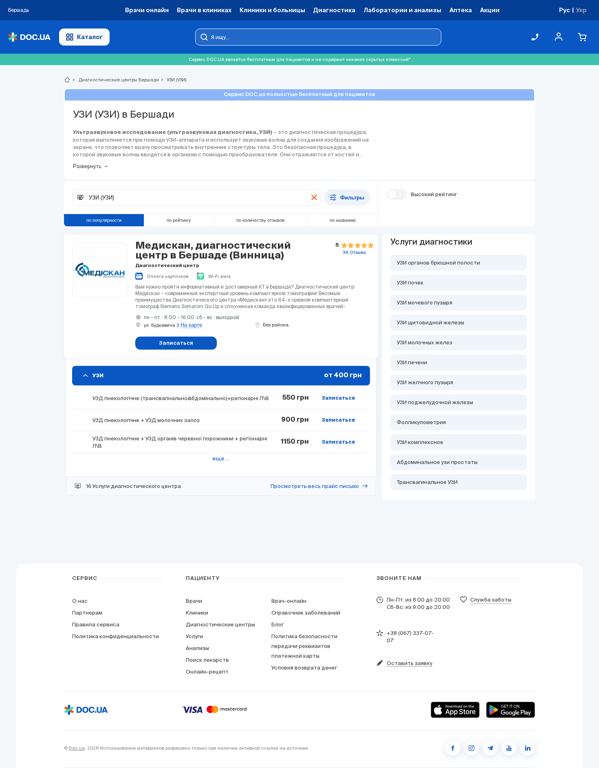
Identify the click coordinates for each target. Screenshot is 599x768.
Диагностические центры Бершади (115, 79)
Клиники (197, 613)
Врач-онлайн (288, 601)
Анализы (197, 648)
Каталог (90, 36)
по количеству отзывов (260, 220)
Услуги (194, 636)
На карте (191, 325)
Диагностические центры (220, 624)
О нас (80, 601)
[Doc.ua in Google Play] (510, 710)
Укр (581, 10)
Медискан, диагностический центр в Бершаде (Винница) (213, 250)
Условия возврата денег (304, 668)
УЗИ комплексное (420, 442)
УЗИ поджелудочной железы (435, 402)
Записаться (338, 398)
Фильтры (352, 198)
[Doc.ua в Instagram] (471, 748)
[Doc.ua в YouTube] (509, 748)
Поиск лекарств (207, 660)
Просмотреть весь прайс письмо (315, 486)
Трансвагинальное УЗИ (427, 482)
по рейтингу (179, 220)
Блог (277, 624)
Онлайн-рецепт (207, 672)
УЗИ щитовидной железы (430, 322)
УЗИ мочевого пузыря (424, 303)
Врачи (194, 601)
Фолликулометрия (421, 422)
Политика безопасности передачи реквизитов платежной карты (304, 646)
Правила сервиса (95, 624)
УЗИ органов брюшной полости (438, 263)
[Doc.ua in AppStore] (455, 710)
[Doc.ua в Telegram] (490, 748)
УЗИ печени (412, 362)
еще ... (220, 458)
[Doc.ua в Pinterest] (527, 748)
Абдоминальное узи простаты (437, 462)
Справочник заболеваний (305, 613)
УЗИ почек (410, 283)
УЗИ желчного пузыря (425, 382)
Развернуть (87, 166)
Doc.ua (77, 748)
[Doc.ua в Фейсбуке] (452, 748)
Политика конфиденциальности (115, 636)
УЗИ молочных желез (424, 342)
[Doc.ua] (29, 37)
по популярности (103, 220)
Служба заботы (490, 600)
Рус (564, 10)
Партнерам (87, 613)
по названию (343, 220)
